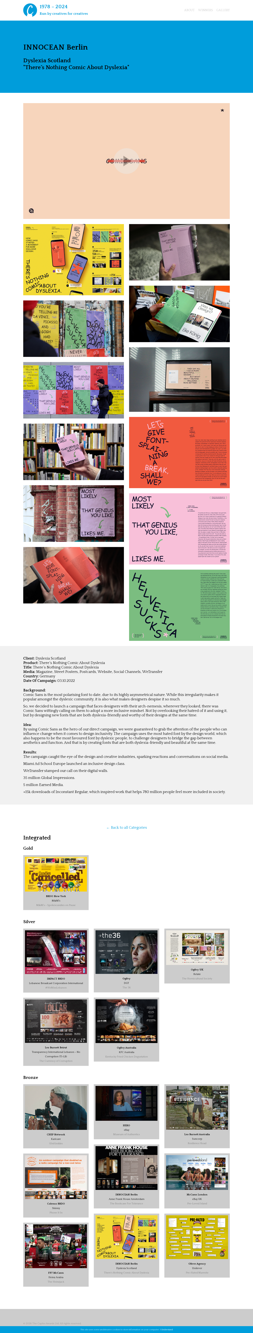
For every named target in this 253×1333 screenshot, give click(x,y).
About (189, 10)
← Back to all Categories (126, 827)
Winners (205, 10)
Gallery (223, 10)
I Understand (166, 1329)
